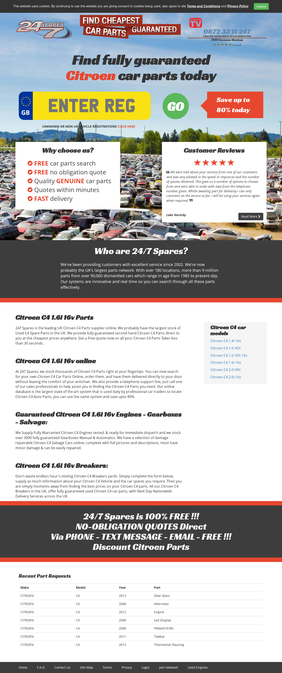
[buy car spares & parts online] (44, 27)
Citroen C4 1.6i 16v (225, 362)
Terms (107, 667)
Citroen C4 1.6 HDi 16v (228, 355)
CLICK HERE (126, 126)
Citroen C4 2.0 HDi (225, 369)
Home (23, 667)
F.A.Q (41, 667)
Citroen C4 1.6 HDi (225, 348)
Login (146, 667)
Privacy (127, 667)
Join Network (168, 667)
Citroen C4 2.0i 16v (225, 377)
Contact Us (62, 667)
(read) (237, 45)
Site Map (86, 667)
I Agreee (261, 6)
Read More (249, 216)
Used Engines (198, 667)
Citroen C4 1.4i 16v (225, 340)
